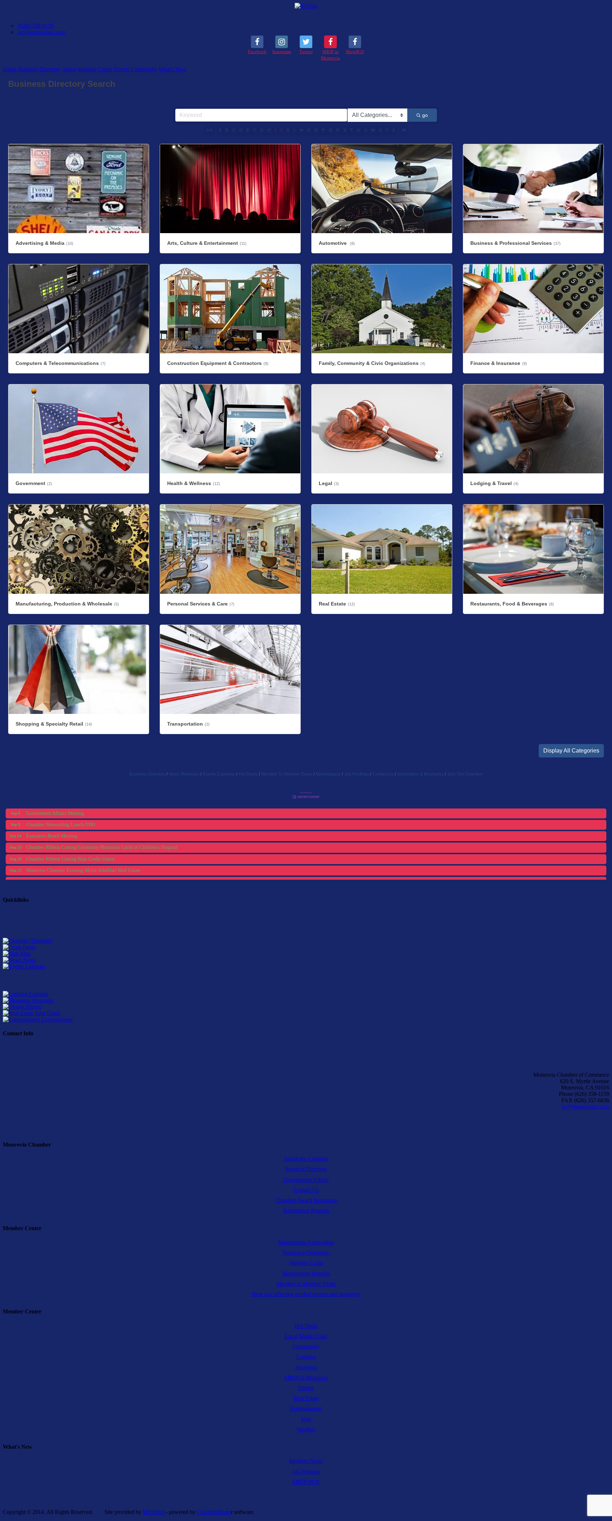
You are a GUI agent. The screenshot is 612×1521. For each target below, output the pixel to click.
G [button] (262, 130)
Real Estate (47, 1013)
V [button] (365, 130)
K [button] (288, 130)
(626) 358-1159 (35, 26)
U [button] (358, 130)
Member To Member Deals (286, 774)
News (29, 960)
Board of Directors (306, 1169)
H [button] (269, 130)
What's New (172, 69)
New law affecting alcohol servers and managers (306, 1294)
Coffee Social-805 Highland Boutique (64, 877)
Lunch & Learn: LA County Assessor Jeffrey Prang (77, 854)
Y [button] (387, 130)
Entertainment (56, 1019)
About (69, 69)
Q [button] (330, 130)
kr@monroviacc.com (41, 32)
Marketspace (328, 774)
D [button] (240, 130)
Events (121, 69)
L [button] (295, 130)
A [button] (220, 130)
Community (144, 69)
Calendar (34, 966)
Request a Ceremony (306, 1253)
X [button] (380, 130)
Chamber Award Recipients (306, 1200)
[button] (571, 750)
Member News (306, 1461)
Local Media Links (306, 1336)
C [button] (233, 130)
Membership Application (306, 1242)
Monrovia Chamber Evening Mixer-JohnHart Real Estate (83, 843)
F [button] (255, 130)
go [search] (425, 115)
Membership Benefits (306, 1274)
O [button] (316, 130)
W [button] (373, 130)
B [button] (227, 130)
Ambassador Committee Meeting (59, 865)
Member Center (95, 69)
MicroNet (153, 1512)
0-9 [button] (209, 130)
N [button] (308, 130)
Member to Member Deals (306, 1284)
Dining (32, 1007)
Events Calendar (219, 774)
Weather (306, 1429)
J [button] (281, 130)
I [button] (275, 130)
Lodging (38, 994)
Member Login (306, 1263)
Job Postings (356, 774)
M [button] (301, 130)
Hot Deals (248, 774)
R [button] (337, 130)
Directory (41, 941)
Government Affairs (306, 1180)
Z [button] (393, 130)
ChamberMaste (214, 1512)
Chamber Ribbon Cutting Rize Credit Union (70, 831)
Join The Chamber (465, 774)
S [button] (345, 130)
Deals (28, 947)
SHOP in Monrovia (306, 1378)
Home (10, 69)
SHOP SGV (306, 1482)
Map (24, 954)
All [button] (404, 130)
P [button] (323, 130)
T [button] (351, 130)
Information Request (306, 1210)
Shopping (41, 1000)
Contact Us (383, 774)
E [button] (247, 130)
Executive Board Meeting (51, 808)
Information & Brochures (420, 774)
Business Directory (39, 69)
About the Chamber (306, 1159)
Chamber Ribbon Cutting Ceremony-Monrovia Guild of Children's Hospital (102, 820)
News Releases (184, 774)
